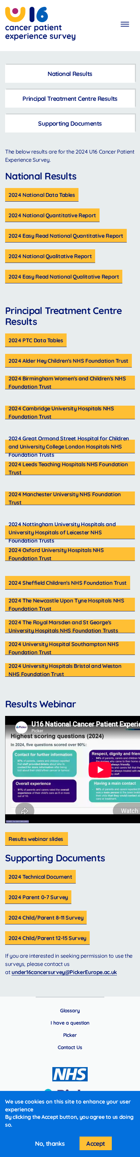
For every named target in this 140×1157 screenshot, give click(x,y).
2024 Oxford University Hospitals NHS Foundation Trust (56, 554)
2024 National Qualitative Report (50, 256)
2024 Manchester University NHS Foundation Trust (64, 498)
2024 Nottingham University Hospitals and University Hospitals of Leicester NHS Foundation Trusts (62, 532)
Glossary (70, 1010)
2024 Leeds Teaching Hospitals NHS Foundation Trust (68, 468)
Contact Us (70, 1047)
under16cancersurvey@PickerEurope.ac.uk (64, 972)
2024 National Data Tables (41, 194)
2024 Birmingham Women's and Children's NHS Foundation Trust (67, 382)
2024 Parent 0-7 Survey (38, 897)
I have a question (70, 1023)
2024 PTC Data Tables (35, 340)
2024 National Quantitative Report (52, 215)
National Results (70, 74)
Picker (70, 1035)
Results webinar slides (36, 838)
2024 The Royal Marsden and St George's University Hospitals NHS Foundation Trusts (63, 626)
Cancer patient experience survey (40, 25)
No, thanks (50, 1143)
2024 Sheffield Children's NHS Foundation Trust (67, 582)
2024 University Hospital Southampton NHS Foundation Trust (63, 648)
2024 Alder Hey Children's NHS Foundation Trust (68, 360)
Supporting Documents (70, 123)
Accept (95, 1143)
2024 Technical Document (40, 876)
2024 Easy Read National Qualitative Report (63, 276)
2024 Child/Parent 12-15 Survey (47, 938)
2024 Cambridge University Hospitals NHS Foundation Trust (61, 412)
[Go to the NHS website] (70, 1074)
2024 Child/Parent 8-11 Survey (45, 917)
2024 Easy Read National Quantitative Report (65, 235)
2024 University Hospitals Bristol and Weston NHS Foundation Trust (65, 670)
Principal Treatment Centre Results (70, 99)
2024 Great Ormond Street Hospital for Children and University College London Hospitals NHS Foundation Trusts (68, 446)
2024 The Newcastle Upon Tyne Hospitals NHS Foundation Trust (66, 604)
